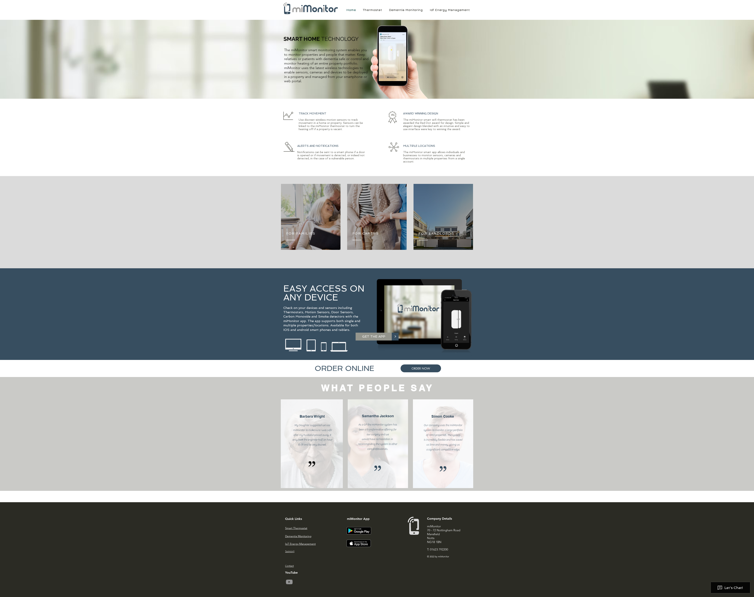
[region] (310, 217)
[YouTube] (289, 582)
